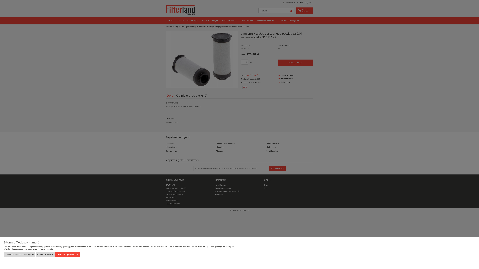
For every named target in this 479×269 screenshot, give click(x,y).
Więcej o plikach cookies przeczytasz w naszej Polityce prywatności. (28, 249)
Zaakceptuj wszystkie (67, 254)
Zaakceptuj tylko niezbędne (19, 254)
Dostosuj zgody (45, 254)
